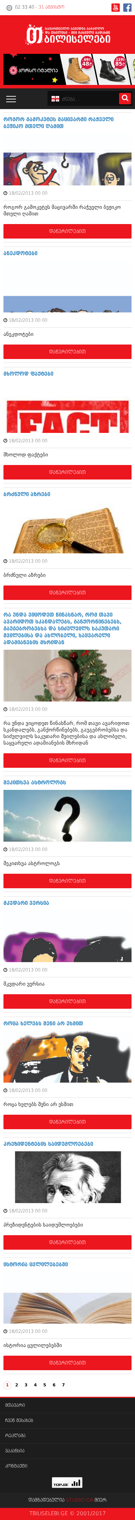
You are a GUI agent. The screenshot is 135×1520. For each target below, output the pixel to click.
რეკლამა (15, 1436)
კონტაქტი (16, 1466)
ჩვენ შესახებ (19, 1421)
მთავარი (15, 1405)
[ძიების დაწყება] (125, 98)
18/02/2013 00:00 (28, 193)
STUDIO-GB (79, 1500)
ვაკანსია (15, 1451)
